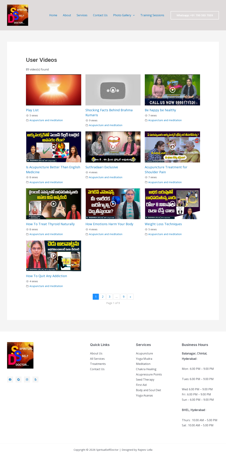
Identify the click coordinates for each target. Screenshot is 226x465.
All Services (97, 359)
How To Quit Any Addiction (46, 276)
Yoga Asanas (144, 395)
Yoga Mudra (144, 359)
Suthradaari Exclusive (101, 167)
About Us (96, 353)
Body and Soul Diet (148, 390)
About (67, 15)
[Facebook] (10, 380)
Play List (32, 110)
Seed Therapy (145, 379)
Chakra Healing (146, 369)
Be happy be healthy (160, 110)
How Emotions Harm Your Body (109, 224)
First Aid (141, 385)
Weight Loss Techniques (163, 224)
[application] (133, 15)
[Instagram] (27, 380)
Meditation (143, 364)
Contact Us (100, 15)
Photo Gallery (122, 15)
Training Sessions (152, 15)
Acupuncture (144, 353)
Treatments (98, 364)
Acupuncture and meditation (46, 120)
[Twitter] (19, 380)
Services (82, 15)
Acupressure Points (149, 374)
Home (53, 15)
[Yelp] (35, 380)
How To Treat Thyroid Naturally (50, 224)
